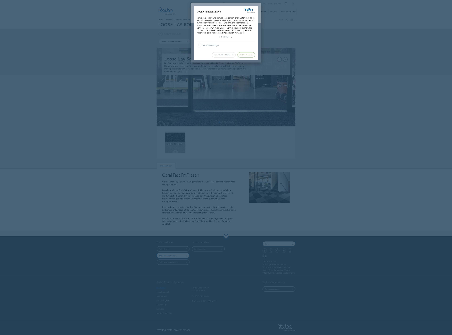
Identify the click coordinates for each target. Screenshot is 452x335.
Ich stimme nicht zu (223, 55)
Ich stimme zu (246, 55)
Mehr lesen (223, 37)
